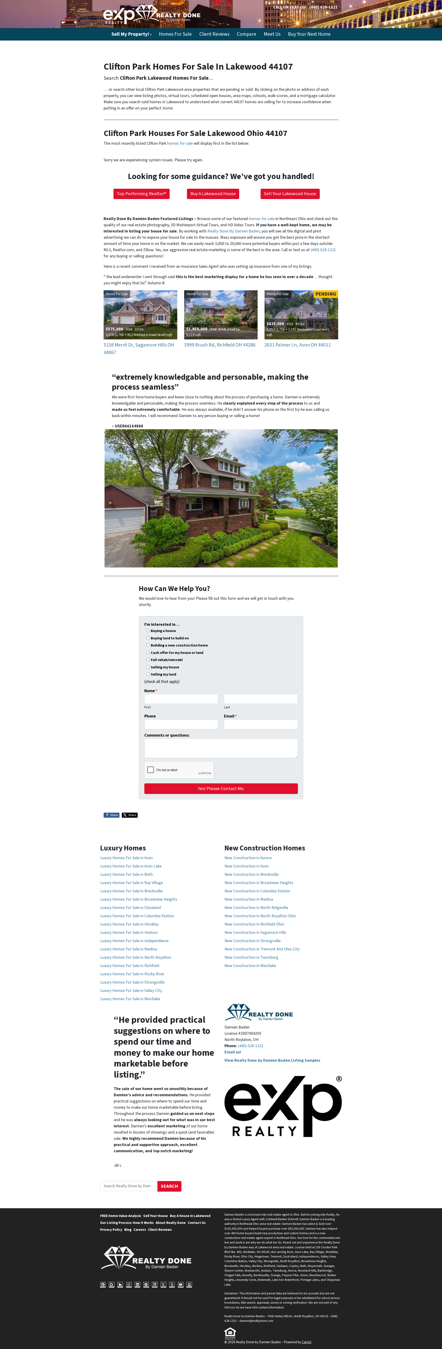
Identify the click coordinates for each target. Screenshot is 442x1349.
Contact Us (197, 1222)
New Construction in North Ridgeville (256, 908)
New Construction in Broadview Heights (258, 883)
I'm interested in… (161, 624)
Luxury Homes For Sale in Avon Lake (131, 866)
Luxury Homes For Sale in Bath (126, 874)
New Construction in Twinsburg (251, 957)
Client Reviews (214, 34)
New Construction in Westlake (250, 966)
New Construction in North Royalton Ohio (260, 916)
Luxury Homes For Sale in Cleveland (130, 908)
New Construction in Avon (246, 866)
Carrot (306, 1342)
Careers (140, 1229)
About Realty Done (171, 1222)
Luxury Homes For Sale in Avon (126, 858)
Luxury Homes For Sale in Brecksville (131, 891)
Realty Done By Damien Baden (233, 231)
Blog (127, 1229)
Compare (246, 34)
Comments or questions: (167, 735)
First (147, 707)
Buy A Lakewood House (213, 193)
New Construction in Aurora (248, 858)
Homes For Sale (175, 34)
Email (230, 716)
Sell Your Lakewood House (290, 193)
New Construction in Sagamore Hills (255, 932)
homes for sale (180, 143)
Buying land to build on (170, 638)
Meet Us (272, 34)
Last (227, 707)
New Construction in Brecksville (251, 874)
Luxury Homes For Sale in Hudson (129, 932)
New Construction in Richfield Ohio (254, 924)
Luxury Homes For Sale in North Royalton (135, 957)
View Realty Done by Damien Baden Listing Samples (272, 1060)
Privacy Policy (111, 1229)
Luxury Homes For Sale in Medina (128, 949)
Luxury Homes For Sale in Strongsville (132, 982)
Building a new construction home (179, 645)
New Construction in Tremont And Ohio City (262, 949)
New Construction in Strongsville (252, 941)
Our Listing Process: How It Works (127, 1222)
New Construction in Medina (248, 899)
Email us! (232, 1052)
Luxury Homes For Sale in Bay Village (131, 883)
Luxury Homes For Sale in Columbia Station (137, 916)
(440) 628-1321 (323, 7)
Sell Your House (155, 1215)
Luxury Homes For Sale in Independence (134, 941)
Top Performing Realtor (141, 193)
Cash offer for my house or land (177, 652)
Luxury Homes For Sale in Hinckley (129, 924)
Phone (150, 716)
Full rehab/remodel (167, 659)
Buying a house (163, 630)
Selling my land (163, 674)
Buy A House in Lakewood (190, 1215)
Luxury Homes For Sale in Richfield (129, 966)
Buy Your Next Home (309, 34)
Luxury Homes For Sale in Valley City (131, 990)
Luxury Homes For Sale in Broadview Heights (138, 899)
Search (169, 1186)
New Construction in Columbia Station (257, 891)
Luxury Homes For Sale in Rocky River (132, 974)
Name (150, 691)
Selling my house (165, 667)
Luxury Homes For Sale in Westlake (130, 999)
